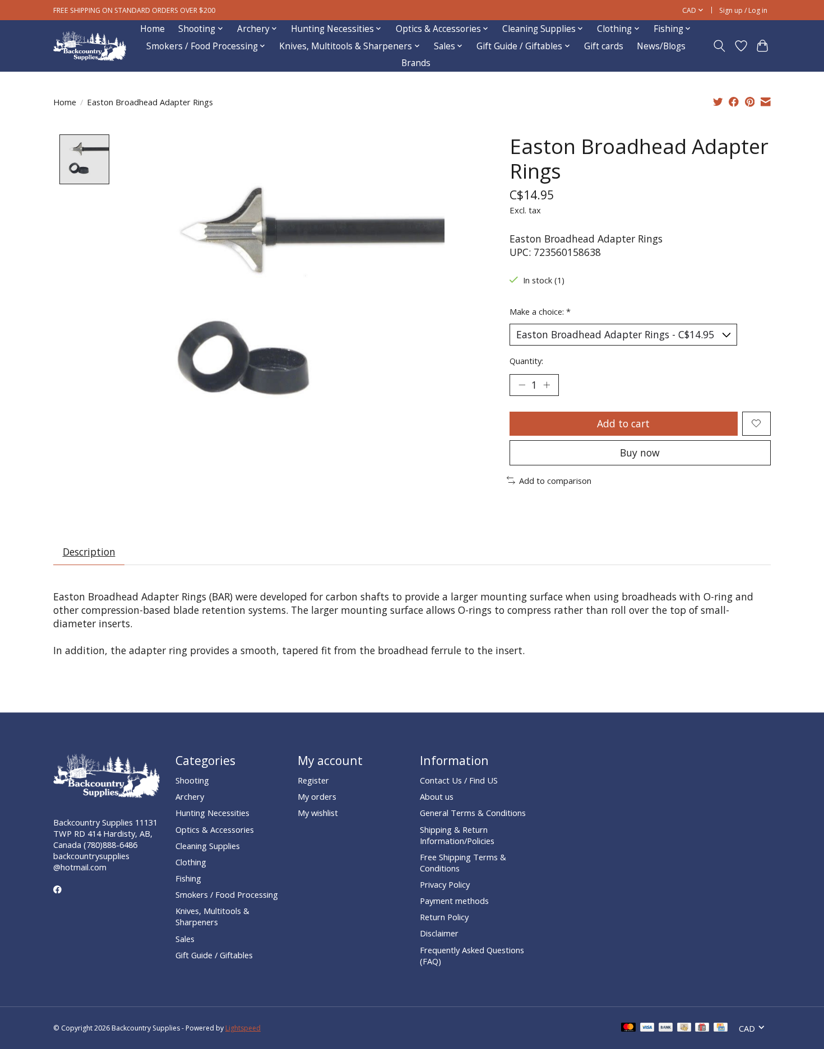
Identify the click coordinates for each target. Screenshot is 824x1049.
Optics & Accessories (214, 829)
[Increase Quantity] (546, 385)
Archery (189, 796)
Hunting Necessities (212, 812)
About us (436, 796)
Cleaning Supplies (207, 845)
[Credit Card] (721, 1028)
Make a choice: (540, 311)
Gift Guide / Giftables (214, 955)
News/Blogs (661, 46)
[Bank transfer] (666, 1028)
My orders (317, 796)
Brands (415, 63)
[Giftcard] (702, 1028)
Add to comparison (555, 480)
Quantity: (526, 360)
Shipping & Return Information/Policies (457, 835)
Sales (185, 938)
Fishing (188, 878)
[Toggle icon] (719, 46)
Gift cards (603, 46)
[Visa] (647, 1028)
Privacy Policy (445, 884)
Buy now (640, 452)
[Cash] (684, 1028)
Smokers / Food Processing (226, 894)
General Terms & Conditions (473, 812)
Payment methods (454, 900)
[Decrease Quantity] (522, 385)
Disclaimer (439, 933)
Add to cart (623, 423)
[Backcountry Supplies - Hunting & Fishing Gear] (89, 46)
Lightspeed (243, 1028)
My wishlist (318, 812)
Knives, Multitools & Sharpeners (212, 916)
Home (152, 29)
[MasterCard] (628, 1028)
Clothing (190, 862)
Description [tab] (89, 551)
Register (313, 780)
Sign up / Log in (743, 10)
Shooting (192, 780)
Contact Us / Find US (459, 780)
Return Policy (444, 916)
